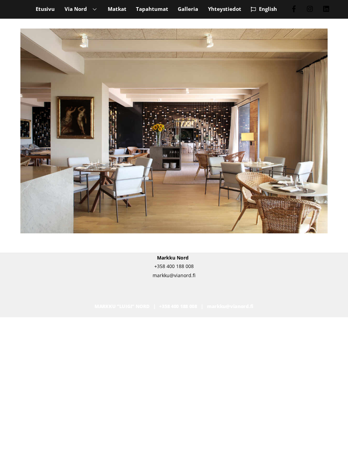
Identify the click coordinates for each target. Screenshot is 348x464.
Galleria (188, 8)
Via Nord (76, 8)
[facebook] (294, 8)
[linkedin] (326, 8)
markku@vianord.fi (230, 306)
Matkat (117, 8)
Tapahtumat (152, 8)
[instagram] (310, 8)
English (267, 8)
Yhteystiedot (224, 8)
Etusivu (45, 8)
